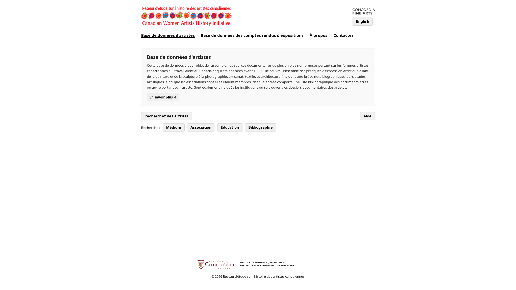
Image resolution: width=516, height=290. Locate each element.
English (362, 21)
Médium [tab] (173, 127)
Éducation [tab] (230, 127)
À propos (318, 35)
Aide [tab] (367, 116)
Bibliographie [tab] (260, 127)
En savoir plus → (163, 97)
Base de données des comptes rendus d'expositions (252, 35)
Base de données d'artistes (168, 35)
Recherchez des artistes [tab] (167, 116)
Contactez (343, 35)
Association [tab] (200, 127)
